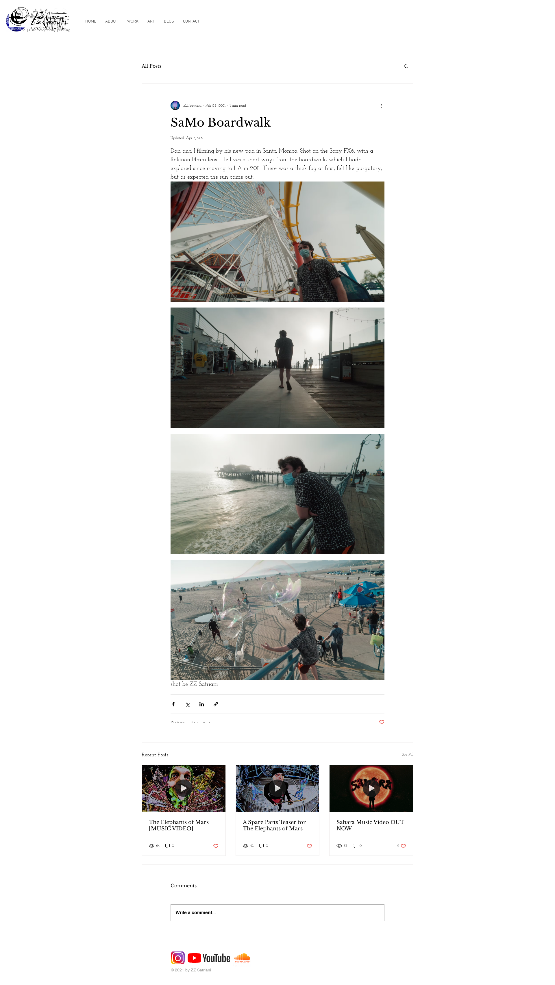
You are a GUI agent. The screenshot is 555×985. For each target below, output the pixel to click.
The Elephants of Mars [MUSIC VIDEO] (179, 825)
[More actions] (381, 105)
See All (407, 754)
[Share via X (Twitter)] (187, 704)
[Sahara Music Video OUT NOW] (371, 788)
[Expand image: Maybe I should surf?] (277, 494)
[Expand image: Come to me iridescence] (277, 620)
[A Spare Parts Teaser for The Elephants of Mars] (277, 788)
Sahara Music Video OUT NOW (370, 825)
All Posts (151, 66)
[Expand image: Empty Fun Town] (277, 242)
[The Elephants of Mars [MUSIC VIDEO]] (183, 788)
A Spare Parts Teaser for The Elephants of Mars (274, 825)
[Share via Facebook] (173, 704)
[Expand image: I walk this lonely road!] (277, 368)
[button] (406, 66)
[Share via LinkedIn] (201, 704)
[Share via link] (216, 704)
